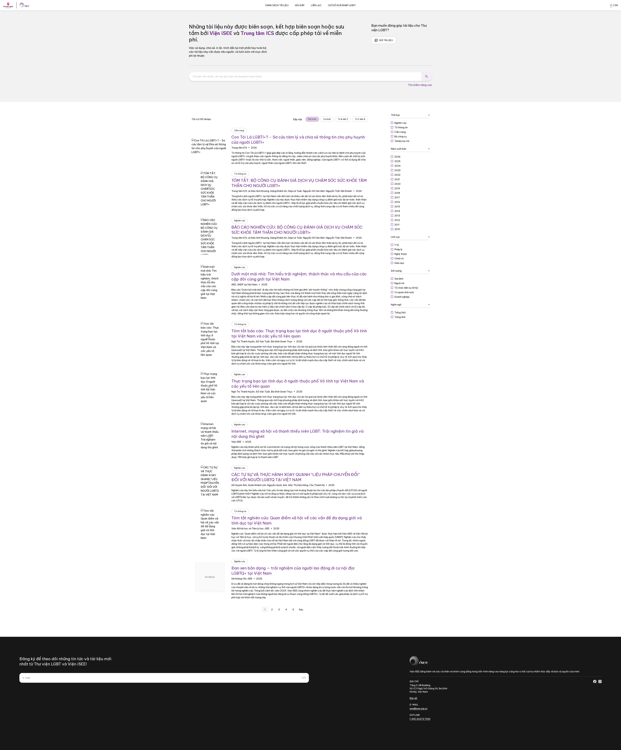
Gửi (304, 677)
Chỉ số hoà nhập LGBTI (342, 5)
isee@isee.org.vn (418, 708)
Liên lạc (316, 5)
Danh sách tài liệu (277, 5)
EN (616, 5)
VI (611, 5)
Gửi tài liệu (386, 40)
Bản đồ (413, 698)
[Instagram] (600, 681)
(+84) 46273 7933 (420, 718)
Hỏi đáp (300, 5)
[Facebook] (594, 681)
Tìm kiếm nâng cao (420, 85)
